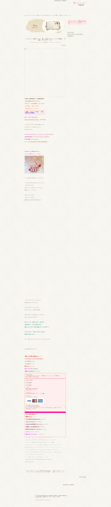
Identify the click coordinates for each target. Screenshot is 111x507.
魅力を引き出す (33, 429)
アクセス (37, 111)
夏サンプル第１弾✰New (31, 356)
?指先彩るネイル (29, 431)
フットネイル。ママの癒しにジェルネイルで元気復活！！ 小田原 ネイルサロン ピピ (46, 471)
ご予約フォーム (29, 389)
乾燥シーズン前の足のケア (33, 426)
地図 (43, 393)
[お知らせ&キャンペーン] (72, 12)
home (26, 15)
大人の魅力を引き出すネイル (33, 419)
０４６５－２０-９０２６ (33, 388)
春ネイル (27, 366)
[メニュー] (47, 12)
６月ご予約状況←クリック (30, 361)
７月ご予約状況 (28, 363)
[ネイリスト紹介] (31, 12)
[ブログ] (53, 12)
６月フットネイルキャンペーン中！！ (32, 119)
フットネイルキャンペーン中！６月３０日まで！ (38, 141)
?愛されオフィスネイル (31, 434)
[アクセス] (81, 12)
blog (29, 15)
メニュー (32, 111)
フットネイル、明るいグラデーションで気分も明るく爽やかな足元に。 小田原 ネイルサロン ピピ (44, 470)
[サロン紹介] (40, 12)
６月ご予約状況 (29, 382)
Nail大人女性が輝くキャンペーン (34, 424)
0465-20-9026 (38, 496)
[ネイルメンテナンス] (61, 12)
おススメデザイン (30, 421)
